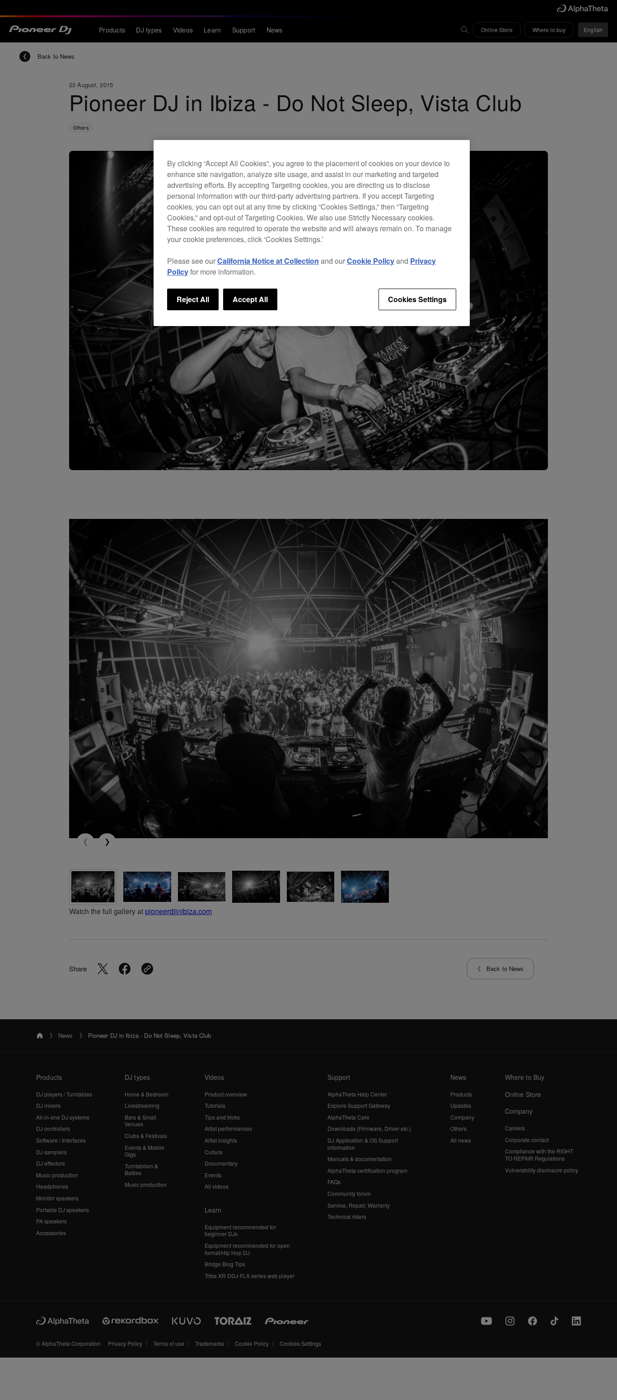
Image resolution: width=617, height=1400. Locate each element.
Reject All (193, 299)
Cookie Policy (370, 261)
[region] (312, 233)
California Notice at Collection (268, 261)
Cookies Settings (417, 299)
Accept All (250, 299)
